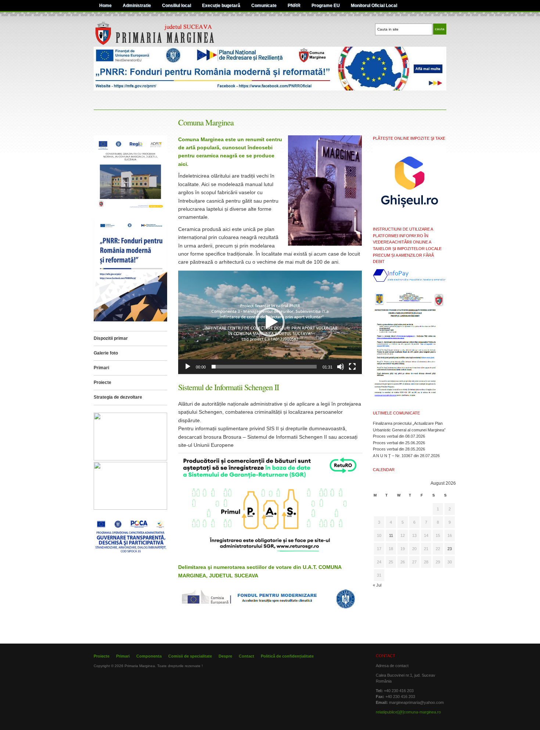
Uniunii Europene (214, 445)
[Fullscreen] (352, 366)
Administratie (137, 5)
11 (391, 535)
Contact (246, 656)
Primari (101, 367)
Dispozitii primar (111, 338)
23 (449, 548)
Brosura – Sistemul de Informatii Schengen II (275, 437)
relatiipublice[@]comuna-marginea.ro (408, 712)
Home (105, 5)
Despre (225, 656)
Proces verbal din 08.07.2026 (399, 436)
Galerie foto (106, 353)
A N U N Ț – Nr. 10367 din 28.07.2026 (406, 455)
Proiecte (102, 382)
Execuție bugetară (221, 5)
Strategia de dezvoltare (118, 397)
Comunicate (264, 5)
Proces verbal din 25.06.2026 (399, 443)
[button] (270, 322)
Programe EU (326, 5)
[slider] (264, 366)
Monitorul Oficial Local (374, 5)
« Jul (377, 585)
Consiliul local (176, 5)
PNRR (294, 5)
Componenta (149, 656)
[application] (270, 322)
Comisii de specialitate (190, 656)
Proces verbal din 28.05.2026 (399, 449)
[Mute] (340, 366)
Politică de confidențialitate (287, 656)
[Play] (187, 366)
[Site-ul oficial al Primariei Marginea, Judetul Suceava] (169, 43)
